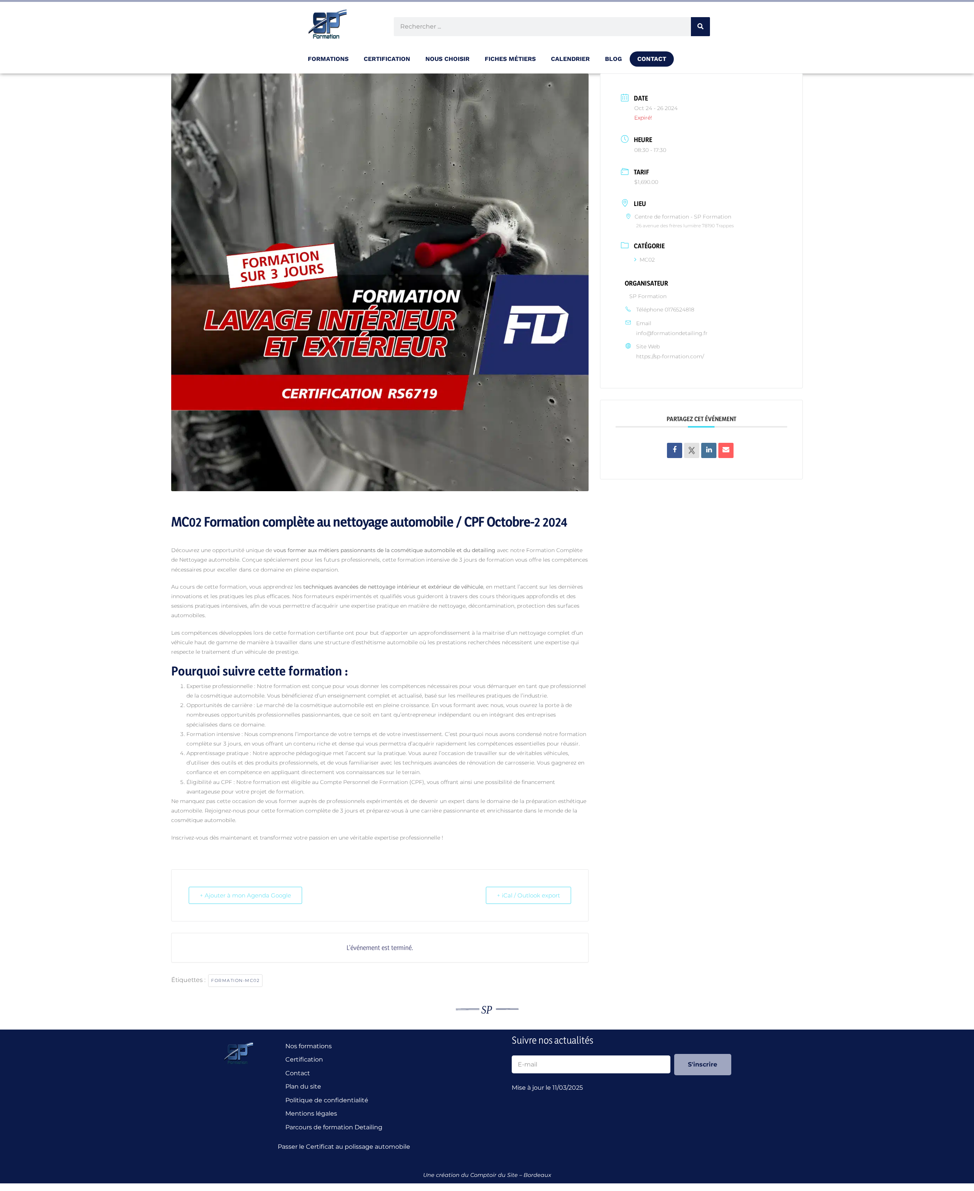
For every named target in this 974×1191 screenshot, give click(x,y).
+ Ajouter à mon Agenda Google (245, 895)
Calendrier (570, 58)
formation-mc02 (235, 980)
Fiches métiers (510, 58)
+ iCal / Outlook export (528, 895)
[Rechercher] (700, 26)
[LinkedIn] (708, 450)
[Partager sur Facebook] (674, 450)
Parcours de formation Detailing (333, 1127)
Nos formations (308, 1046)
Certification (304, 1059)
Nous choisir (447, 58)
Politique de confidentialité (326, 1100)
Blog (613, 58)
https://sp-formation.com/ (670, 356)
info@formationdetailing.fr (672, 333)
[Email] (726, 450)
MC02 (647, 259)
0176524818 (679, 309)
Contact (651, 58)
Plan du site (303, 1086)
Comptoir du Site (494, 1175)
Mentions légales (311, 1113)
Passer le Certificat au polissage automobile (345, 1146)
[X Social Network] (691, 450)
